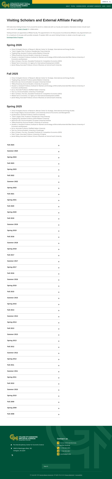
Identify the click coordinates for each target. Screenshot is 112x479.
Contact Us (105, 1)
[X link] (12, 455)
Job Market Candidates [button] (94, 6)
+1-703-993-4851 (65, 451)
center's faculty (22, 29)
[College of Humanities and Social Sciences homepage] (25, 436)
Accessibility (79, 475)
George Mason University (46, 475)
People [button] (73, 6)
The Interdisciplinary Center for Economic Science (28, 445)
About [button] (68, 6)
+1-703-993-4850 (65, 448)
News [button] (103, 6)
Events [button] (109, 6)
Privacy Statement (69, 475)
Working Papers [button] (81, 6)
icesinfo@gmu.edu (65, 454)
